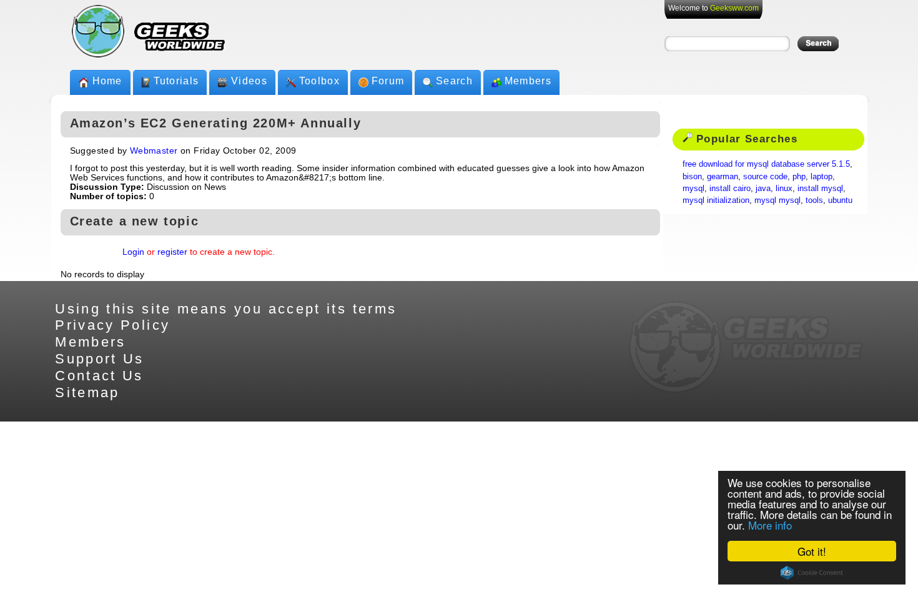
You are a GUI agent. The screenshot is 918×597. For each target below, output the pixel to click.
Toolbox (319, 81)
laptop (821, 176)
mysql (693, 188)
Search (454, 81)
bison (692, 176)
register (172, 252)
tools (814, 200)
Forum (388, 81)
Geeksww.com (734, 8)
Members (528, 81)
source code (765, 176)
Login (133, 252)
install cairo (730, 188)
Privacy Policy (112, 325)
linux (784, 188)
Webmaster (154, 150)
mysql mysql (777, 200)
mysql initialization (716, 200)
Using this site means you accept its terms (226, 309)
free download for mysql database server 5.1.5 (766, 164)
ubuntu (840, 200)
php (799, 176)
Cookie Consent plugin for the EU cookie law (812, 573)
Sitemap (87, 392)
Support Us (99, 359)
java (763, 188)
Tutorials (176, 81)
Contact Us (99, 375)
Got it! (811, 551)
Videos (249, 81)
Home (107, 81)
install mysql (820, 188)
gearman (722, 176)
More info (770, 525)
